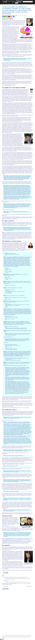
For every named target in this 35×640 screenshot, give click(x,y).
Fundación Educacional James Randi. (22, 583)
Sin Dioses (12, 635)
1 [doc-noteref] (16, 409)
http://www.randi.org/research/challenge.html (11, 427)
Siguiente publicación (29, 586)
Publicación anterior (5, 586)
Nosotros (4, 3)
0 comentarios (24, 15)
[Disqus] (17, 600)
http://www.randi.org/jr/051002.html (28, 540)
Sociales (13, 3)
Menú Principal (6, 580)
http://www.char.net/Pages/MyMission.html (22, 381)
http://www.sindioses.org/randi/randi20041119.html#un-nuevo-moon (22, 224)
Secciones (8, 3)
